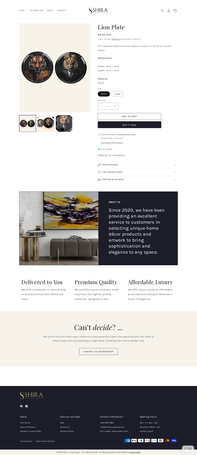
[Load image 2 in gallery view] (45, 123)
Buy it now (129, 125)
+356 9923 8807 (107, 423)
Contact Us (65, 427)
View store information (112, 142)
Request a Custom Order (30, 431)
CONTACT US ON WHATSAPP (98, 351)
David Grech (135, 452)
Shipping (116, 39)
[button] (23, 10)
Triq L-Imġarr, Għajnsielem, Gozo (114, 431)
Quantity (102, 100)
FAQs (62, 423)
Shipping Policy (67, 431)
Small (104, 94)
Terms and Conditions (45, 441)
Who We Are (25, 423)
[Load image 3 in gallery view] (64, 123)
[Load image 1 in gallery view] (27, 123)
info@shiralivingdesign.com (112, 427)
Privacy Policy (26, 441)
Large (117, 94)
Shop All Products (27, 427)
